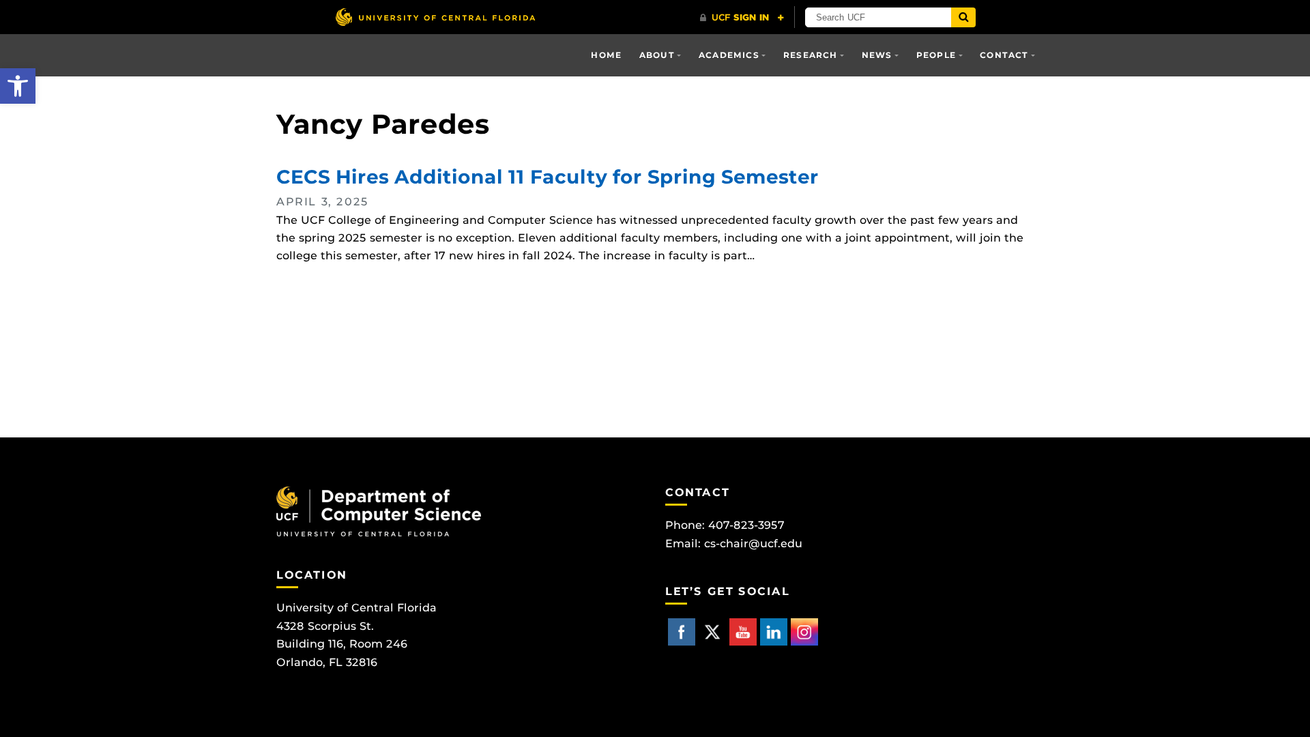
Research (810, 55)
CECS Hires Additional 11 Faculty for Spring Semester (547, 176)
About (657, 55)
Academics (729, 55)
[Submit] (963, 17)
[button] (17, 86)
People (936, 55)
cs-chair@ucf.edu (753, 543)
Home (606, 55)
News (877, 55)
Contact (1004, 55)
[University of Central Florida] (435, 16)
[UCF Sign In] (742, 17)
